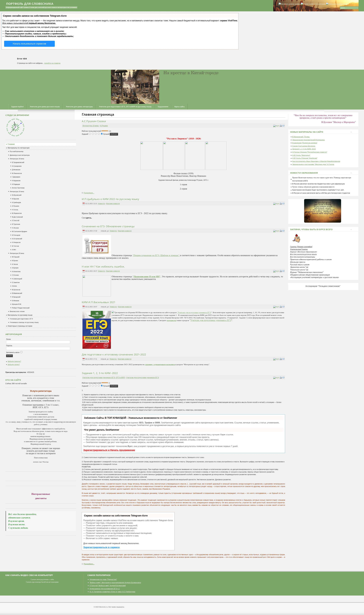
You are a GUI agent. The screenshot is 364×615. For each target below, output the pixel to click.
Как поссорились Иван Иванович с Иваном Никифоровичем (316, 161)
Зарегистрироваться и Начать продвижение (109, 450)
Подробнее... (89, 193)
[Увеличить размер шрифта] (289, 4)
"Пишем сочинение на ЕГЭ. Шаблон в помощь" (156, 255)
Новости (101, 204)
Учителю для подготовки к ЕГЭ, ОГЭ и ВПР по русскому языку (125, 107)
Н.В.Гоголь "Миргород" (301, 155)
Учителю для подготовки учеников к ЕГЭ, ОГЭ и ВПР (103, 378)
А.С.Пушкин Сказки (94, 121)
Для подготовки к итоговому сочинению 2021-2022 (114, 354)
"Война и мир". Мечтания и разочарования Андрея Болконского (115, 583)
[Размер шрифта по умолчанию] (313, 4)
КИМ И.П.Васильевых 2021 (98, 302)
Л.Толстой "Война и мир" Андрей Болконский (108, 586)
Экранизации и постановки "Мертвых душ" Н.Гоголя (313, 164)
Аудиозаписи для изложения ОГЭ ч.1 (105, 589)
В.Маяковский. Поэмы (301, 137)
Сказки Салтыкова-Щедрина (303, 146)
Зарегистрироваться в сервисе (101, 547)
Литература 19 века (90, 126)
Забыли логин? (14, 365)
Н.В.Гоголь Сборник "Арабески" (304, 158)
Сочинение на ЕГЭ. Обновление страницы (108, 226)
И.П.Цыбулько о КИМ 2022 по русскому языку (110, 199)
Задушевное (163, 107)
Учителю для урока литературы (79, 107)
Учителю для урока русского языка (45, 107)
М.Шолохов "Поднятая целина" (304, 143)
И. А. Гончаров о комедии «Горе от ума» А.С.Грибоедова (112, 592)
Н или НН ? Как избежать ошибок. (103, 266)
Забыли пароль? (14, 361)
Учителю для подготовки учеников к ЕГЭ (211, 320)
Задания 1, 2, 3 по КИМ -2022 (100, 373)
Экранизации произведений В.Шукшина (308, 140)
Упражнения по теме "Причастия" (103, 579)
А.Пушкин (104, 126)
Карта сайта (179, 107)
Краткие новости (113, 204)
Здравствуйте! (17, 107)
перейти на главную (52, 63)
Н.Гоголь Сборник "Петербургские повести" (309, 152)
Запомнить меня (13, 352)
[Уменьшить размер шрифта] (337, 4)
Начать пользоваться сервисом (29, 43)
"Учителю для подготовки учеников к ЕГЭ (194, 312)
